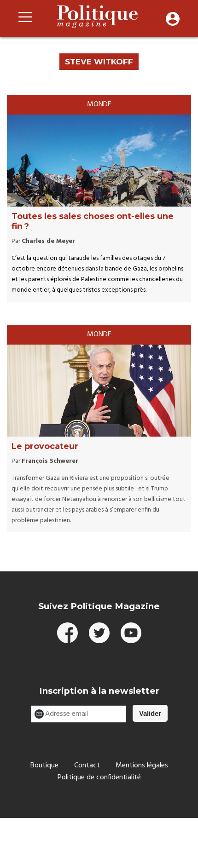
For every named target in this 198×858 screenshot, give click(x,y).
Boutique (44, 766)
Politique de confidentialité (99, 777)
